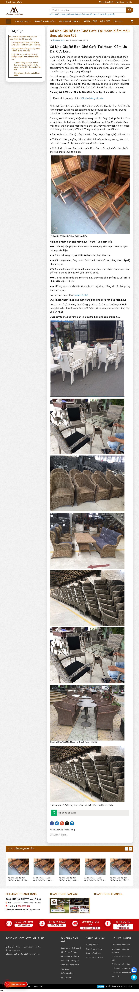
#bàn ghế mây (109, 14)
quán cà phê (81, 295)
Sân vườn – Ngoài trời (70, 956)
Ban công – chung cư (70, 960)
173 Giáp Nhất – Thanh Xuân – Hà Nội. (116, 2)
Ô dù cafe (105, 21)
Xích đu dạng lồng (94, 949)
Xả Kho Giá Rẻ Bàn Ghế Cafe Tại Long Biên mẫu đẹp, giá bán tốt (120, 879)
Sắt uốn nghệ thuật (69, 952)
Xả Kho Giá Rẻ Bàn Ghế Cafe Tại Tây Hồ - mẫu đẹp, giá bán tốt (94, 879)
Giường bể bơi (92, 944)
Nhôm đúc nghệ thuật (70, 965)
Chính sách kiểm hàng (121, 964)
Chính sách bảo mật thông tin (120, 951)
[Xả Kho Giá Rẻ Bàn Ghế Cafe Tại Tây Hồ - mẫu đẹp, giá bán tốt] (95, 866)
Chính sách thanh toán (121, 968)
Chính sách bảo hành (121, 944)
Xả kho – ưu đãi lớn (94, 957)
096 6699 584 (14, 950)
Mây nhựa (65, 969)
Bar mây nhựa (66, 977)
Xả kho (117, 21)
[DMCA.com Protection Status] (100, 986)
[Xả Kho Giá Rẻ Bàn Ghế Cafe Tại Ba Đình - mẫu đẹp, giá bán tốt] (69, 866)
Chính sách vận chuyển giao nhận (121, 974)
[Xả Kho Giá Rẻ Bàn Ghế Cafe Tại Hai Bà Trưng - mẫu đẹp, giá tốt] (44, 866)
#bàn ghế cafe (68, 14)
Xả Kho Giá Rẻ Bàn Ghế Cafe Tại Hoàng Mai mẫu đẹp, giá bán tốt (17, 879)
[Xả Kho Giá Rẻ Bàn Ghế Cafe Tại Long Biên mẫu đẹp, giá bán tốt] (120, 866)
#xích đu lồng (55, 14)
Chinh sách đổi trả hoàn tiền (122, 958)
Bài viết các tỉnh (58, 40)
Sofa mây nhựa (67, 973)
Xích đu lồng (90, 21)
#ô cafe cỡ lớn (96, 14)
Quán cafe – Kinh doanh (71, 948)
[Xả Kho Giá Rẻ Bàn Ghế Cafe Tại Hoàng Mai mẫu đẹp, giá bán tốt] (18, 866)
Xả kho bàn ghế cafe (92, 98)
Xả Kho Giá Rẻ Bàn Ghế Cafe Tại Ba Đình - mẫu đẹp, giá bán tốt (69, 879)
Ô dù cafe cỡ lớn (93, 953)
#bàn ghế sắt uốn (82, 14)
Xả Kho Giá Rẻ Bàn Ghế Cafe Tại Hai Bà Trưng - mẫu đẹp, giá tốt (43, 879)
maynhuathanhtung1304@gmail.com (24, 909)
